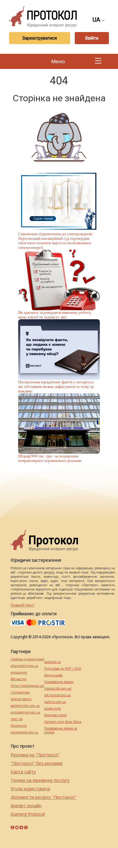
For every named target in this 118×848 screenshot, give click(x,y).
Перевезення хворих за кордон (60, 730)
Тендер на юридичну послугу (40, 780)
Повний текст (22, 605)
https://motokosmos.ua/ (27, 686)
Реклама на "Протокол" (35, 755)
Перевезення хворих (59, 682)
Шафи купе (52, 708)
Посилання (19, 726)
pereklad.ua (52, 662)
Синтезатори (20, 692)
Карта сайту (23, 772)
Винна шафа (53, 675)
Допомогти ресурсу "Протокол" (43, 797)
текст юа (17, 719)
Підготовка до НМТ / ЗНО (62, 669)
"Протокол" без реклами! (37, 763)
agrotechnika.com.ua (25, 706)
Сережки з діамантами (27, 659)
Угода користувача (30, 788)
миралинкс (19, 672)
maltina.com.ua (55, 702)
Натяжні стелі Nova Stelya (62, 722)
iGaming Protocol (28, 814)
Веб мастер (18, 679)
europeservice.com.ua (25, 712)
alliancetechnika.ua (24, 666)
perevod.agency (21, 699)
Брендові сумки (55, 715)
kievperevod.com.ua (24, 732)
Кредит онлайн (26, 805)
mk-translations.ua (57, 695)
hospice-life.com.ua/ (58, 688)
